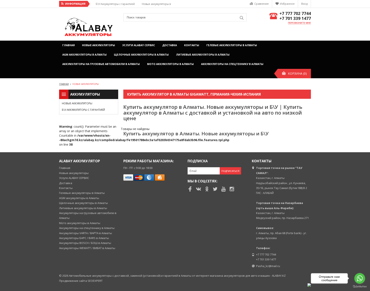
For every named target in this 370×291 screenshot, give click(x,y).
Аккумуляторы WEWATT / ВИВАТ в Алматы (87, 248)
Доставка (169, 45)
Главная (68, 45)
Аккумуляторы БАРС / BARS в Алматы (84, 238)
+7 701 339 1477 (295, 18)
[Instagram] (231, 189)
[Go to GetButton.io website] (360, 286)
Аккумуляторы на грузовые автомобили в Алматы (101, 64)
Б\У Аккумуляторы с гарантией (83, 110)
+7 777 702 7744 (295, 13)
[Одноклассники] (206, 189)
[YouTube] (223, 189)
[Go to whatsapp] (359, 278)
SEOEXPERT (95, 281)
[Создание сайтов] (309, 285)
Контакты (191, 45)
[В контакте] (198, 189)
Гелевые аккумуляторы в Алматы (231, 45)
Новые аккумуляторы (98, 45)
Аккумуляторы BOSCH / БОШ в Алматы (85, 243)
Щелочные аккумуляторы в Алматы (141, 54)
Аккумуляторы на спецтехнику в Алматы (232, 64)
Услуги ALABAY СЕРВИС (138, 45)
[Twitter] (215, 189)
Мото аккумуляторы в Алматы (170, 64)
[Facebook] (190, 189)
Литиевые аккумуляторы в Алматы (203, 54)
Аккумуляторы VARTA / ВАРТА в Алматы (85, 233)
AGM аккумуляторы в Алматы (84, 54)
